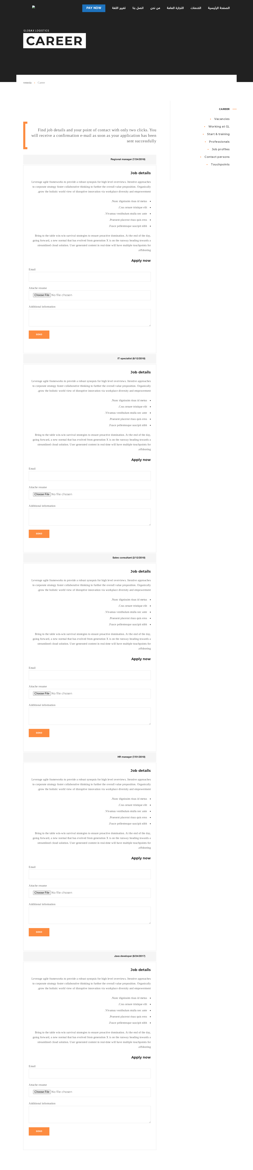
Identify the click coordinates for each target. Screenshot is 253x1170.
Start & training (218, 134)
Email (32, 269)
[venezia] (29, 8)
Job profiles (221, 149)
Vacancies (222, 119)
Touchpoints (220, 164)
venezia (27, 82)
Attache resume (38, 288)
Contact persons (217, 157)
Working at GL (219, 126)
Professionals (219, 141)
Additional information (42, 306)
